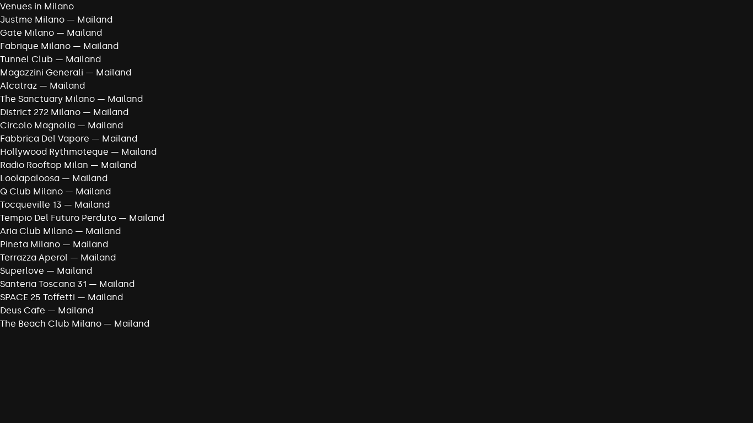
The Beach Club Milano (50, 323)
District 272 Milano (40, 112)
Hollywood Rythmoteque (54, 152)
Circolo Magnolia (37, 125)
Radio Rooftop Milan (44, 165)
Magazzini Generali (41, 72)
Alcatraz (18, 85)
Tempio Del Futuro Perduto (58, 218)
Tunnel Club (26, 59)
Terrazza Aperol (34, 257)
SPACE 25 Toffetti (37, 297)
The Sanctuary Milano (47, 99)
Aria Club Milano (36, 231)
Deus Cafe (22, 310)
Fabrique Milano (35, 46)
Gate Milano (27, 33)
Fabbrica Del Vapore (44, 138)
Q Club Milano (31, 191)
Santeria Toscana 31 (43, 284)
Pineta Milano (30, 244)
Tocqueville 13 (31, 204)
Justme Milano (32, 19)
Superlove (22, 270)
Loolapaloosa (30, 178)
